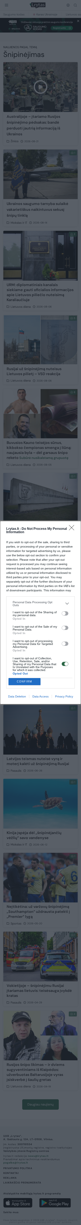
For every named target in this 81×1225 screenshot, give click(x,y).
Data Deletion (17, 696)
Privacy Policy (64, 696)
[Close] (73, 529)
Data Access (40, 696)
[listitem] (40, 604)
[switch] (65, 613)
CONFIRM (24, 681)
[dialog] (40, 612)
